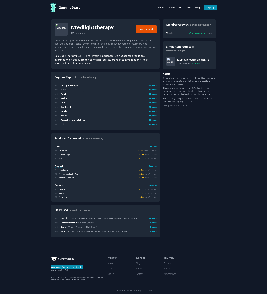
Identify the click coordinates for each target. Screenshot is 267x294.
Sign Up (210, 7)
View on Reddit (146, 29)
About (111, 263)
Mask (57, 146)
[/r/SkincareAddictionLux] (170, 61)
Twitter (139, 273)
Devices (59, 185)
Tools (188, 7)
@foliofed (63, 270)
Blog (197, 7)
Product (161, 7)
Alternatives (175, 7)
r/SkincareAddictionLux (193, 60)
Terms (167, 268)
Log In (111, 273)
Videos (139, 268)
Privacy (167, 263)
